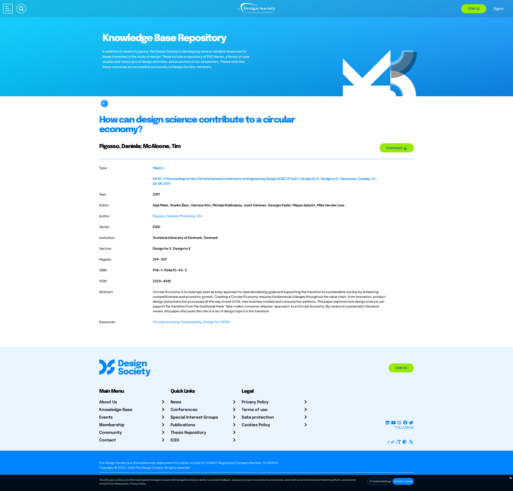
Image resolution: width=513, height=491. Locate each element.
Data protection (258, 417)
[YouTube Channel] (393, 422)
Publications (183, 425)
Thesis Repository (188, 433)
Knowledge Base (115, 410)
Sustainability (191, 322)
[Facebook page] (405, 422)
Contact (107, 440)
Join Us (474, 8)
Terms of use (255, 410)
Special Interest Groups (194, 417)
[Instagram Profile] (399, 422)
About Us (108, 402)
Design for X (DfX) (216, 322)
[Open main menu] (8, 8)
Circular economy (166, 322)
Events (106, 417)
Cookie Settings (381, 481)
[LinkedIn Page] (387, 422)
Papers (158, 168)
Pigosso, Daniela (165, 216)
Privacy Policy (255, 402)
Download (394, 148)
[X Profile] (411, 422)
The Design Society (149, 467)
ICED (175, 440)
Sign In (498, 8)
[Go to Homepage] (256, 8)
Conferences (184, 410)
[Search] (21, 8)
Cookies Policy (256, 425)
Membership (111, 425)
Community (110, 433)
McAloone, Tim (191, 216)
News (176, 402)
